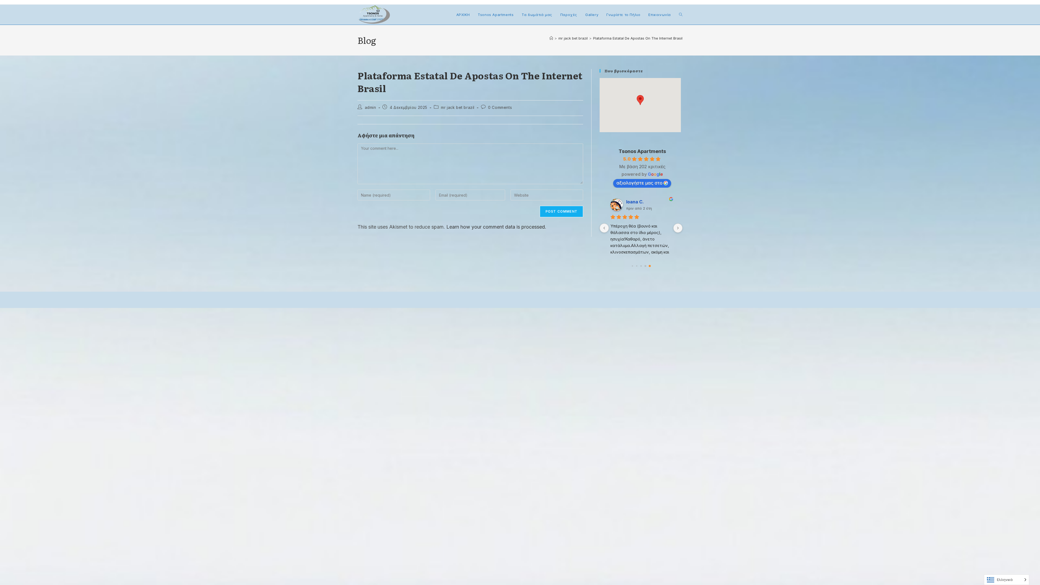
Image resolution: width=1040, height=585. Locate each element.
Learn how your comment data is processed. (496, 227)
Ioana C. (635, 201)
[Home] (551, 38)
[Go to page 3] (645, 266)
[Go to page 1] (636, 265)
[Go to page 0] (632, 265)
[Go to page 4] (650, 266)
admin (370, 107)
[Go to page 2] (641, 265)
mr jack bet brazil (457, 107)
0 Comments (500, 107)
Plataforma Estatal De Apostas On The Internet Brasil (637, 38)
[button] (640, 100)
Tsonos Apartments (642, 151)
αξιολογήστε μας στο (639, 183)
